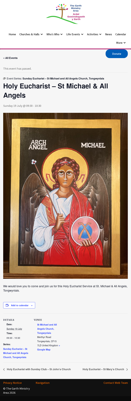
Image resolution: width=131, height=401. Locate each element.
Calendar (120, 34)
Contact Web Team (116, 383)
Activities (92, 34)
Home (12, 34)
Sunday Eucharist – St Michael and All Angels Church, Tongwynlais (15, 353)
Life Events (73, 34)
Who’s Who (52, 34)
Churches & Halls (29, 34)
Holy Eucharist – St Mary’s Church (104, 369)
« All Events (10, 58)
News (108, 34)
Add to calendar (19, 305)
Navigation (43, 383)
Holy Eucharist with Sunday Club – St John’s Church (38, 369)
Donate (116, 54)
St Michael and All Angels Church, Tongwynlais (47, 328)
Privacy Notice (12, 383)
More (119, 43)
